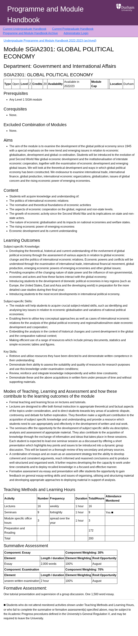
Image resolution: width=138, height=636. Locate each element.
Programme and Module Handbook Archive (30, 33)
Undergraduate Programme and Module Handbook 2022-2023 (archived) (50, 40)
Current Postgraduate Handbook (72, 28)
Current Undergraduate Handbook (24, 28)
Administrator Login (76, 33)
